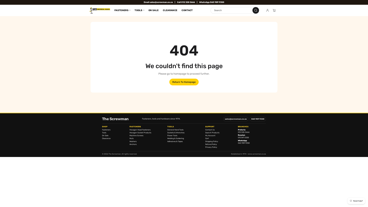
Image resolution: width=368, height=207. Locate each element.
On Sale (153, 10)
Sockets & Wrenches (175, 133)
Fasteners (121, 10)
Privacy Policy (211, 147)
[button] (274, 10)
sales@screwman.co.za (236, 119)
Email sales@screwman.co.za (158, 2)
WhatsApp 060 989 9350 (211, 2)
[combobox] (235, 10)
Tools (138, 10)
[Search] (255, 10)
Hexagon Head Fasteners (140, 130)
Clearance (170, 10)
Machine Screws (136, 135)
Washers (133, 141)
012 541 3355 (243, 137)
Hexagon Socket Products (140, 133)
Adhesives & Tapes (175, 141)
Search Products (212, 133)
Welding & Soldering (175, 138)
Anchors (133, 144)
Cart (207, 138)
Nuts (132, 138)
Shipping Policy (211, 141)
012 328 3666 (244, 132)
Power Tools (172, 135)
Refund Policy (211, 144)
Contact (187, 10)
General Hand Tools (175, 130)
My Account (210, 135)
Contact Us (210, 130)
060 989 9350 (257, 119)
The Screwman (115, 119)
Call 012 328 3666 (186, 2)
